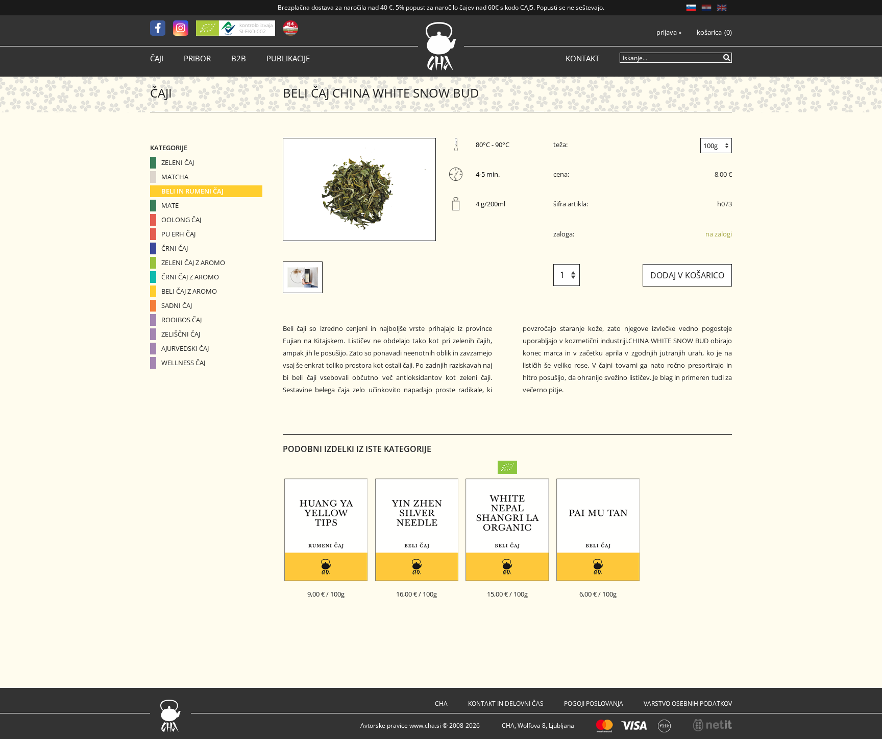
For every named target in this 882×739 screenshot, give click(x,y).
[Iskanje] (727, 57)
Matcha (174, 176)
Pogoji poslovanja (593, 703)
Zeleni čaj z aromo (193, 262)
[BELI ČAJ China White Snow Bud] (359, 189)
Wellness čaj (183, 362)
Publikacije (288, 58)
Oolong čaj (181, 219)
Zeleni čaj (177, 162)
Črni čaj (174, 248)
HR (706, 7)
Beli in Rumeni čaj (192, 191)
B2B (238, 58)
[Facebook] (161, 28)
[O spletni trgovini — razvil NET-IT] (712, 725)
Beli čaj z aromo (189, 291)
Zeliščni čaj (180, 334)
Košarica (709, 32)
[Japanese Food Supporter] (290, 28)
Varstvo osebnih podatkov (688, 703)
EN (722, 7)
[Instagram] (184, 28)
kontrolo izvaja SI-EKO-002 (256, 28)
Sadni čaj (176, 305)
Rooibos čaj (181, 319)
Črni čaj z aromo (190, 276)
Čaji (156, 58)
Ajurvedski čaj (185, 348)
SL (691, 7)
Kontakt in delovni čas (506, 703)
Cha (441, 703)
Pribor (197, 58)
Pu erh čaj (178, 234)
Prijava (668, 32)
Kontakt (582, 58)
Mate (170, 205)
